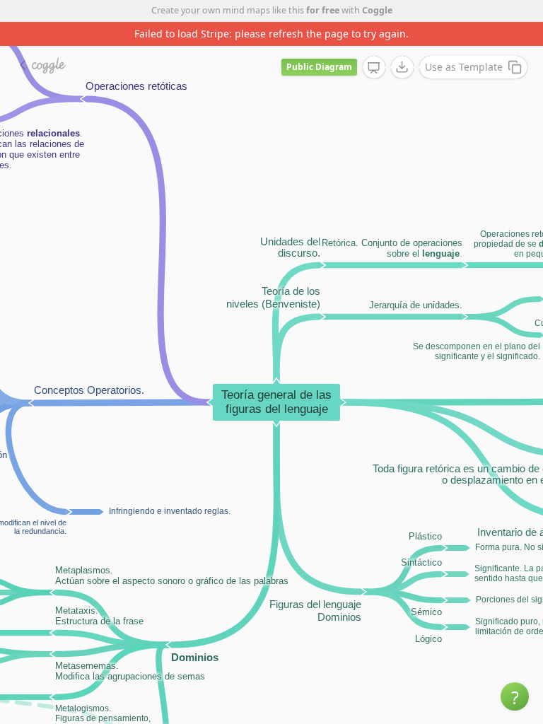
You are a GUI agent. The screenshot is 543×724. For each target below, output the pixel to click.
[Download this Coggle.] (402, 67)
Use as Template (464, 67)
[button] (515, 696)
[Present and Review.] (374, 68)
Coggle (377, 10)
